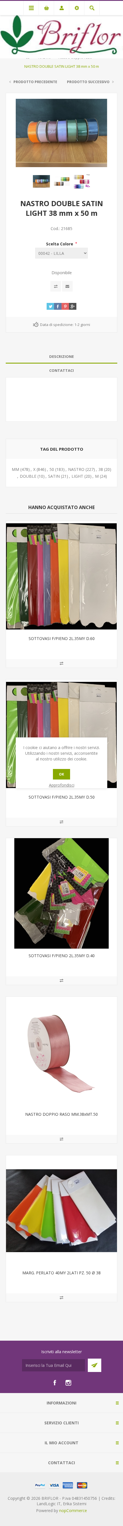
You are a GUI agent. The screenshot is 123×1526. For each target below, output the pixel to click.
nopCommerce (73, 1510)
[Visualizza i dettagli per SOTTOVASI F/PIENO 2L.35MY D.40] (61, 893)
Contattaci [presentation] (61, 370)
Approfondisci (61, 785)
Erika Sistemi (74, 1503)
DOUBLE (28, 476)
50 (51, 469)
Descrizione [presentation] (61, 356)
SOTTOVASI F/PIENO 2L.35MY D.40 (62, 955)
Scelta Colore (60, 243)
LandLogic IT (49, 1503)
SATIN (54, 476)
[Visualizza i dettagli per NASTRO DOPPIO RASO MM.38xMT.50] (61, 1052)
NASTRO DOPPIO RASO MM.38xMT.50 (61, 1114)
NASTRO (76, 469)
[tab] (61, 357)
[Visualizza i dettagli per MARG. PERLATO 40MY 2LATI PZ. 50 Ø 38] (61, 1210)
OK (61, 774)
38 (100, 469)
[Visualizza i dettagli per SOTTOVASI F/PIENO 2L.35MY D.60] (61, 576)
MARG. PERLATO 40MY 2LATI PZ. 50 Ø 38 (61, 1272)
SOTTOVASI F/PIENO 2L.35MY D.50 (62, 797)
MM (15, 469)
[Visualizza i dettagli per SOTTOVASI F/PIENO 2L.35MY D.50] (61, 735)
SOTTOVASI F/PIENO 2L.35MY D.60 (62, 638)
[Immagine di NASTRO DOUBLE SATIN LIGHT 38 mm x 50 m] (41, 181)
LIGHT (77, 476)
